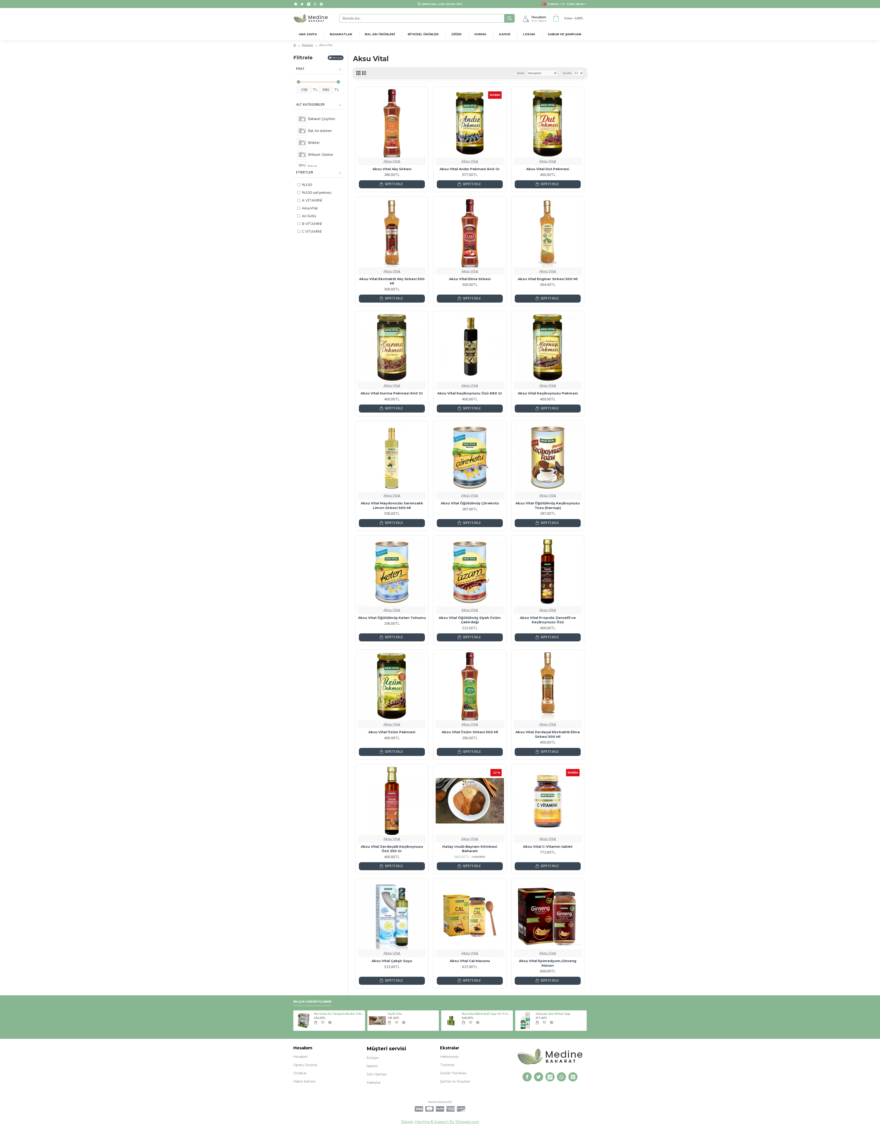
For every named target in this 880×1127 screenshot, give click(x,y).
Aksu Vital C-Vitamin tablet (547, 846)
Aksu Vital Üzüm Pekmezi (391, 732)
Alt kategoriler (310, 105)
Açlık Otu (395, 1013)
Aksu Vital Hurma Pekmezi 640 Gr (391, 393)
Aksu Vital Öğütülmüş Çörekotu (470, 503)
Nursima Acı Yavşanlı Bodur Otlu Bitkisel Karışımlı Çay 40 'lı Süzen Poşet (338, 1013)
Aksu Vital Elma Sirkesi (470, 279)
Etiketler (304, 172)
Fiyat (300, 69)
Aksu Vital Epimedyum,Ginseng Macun (547, 963)
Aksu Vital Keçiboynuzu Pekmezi (548, 393)
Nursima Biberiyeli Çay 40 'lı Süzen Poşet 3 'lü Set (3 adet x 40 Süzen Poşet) (486, 1013)
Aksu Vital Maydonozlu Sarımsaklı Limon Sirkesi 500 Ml (392, 505)
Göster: (567, 73)
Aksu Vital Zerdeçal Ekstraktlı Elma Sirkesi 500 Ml (547, 734)
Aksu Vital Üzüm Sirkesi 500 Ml (470, 732)
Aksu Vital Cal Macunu (470, 961)
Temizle (337, 57)
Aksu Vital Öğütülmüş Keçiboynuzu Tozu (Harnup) (547, 505)
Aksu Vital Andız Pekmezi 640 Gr (470, 169)
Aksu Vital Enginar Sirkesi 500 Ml (548, 279)
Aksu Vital (391, 161)
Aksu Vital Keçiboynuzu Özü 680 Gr (469, 393)
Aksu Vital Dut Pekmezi (547, 169)
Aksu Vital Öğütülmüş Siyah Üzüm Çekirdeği (470, 619)
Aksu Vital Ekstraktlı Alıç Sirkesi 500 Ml (392, 281)
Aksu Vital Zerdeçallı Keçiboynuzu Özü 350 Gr (392, 848)
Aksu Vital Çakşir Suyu (391, 961)
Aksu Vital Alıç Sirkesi (391, 169)
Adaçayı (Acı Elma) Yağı (553, 1013)
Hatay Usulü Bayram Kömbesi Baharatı (469, 848)
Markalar (307, 45)
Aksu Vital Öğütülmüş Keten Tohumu (392, 617)
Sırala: (521, 73)
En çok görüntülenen (312, 1001)
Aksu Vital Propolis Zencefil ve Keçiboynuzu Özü (548, 619)
